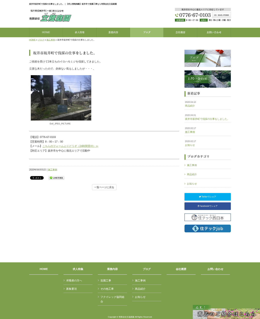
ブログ (41, 40)
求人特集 (78, 269)
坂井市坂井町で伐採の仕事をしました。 (207, 117)
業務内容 (112, 269)
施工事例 (51, 40)
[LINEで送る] (56, 177)
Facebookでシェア (208, 206)
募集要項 (71, 288)
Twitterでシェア (208, 196)
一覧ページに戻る (104, 187)
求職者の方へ (74, 280)
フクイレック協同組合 (112, 299)
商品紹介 (190, 104)
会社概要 (181, 269)
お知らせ (190, 143)
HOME (32, 40)
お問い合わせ (215, 269)
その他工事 (107, 288)
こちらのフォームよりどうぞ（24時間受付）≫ (70, 146)
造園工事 (105, 280)
